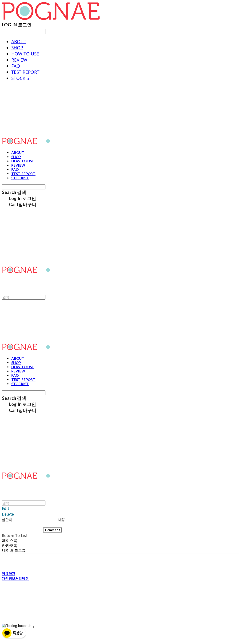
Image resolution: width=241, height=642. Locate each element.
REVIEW (19, 60)
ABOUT (18, 42)
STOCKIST (21, 78)
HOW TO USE (25, 54)
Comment (52, 530)
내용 (61, 519)
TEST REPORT (25, 72)
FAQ (15, 66)
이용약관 (8, 573)
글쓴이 (7, 519)
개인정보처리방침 (15, 578)
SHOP (17, 48)
